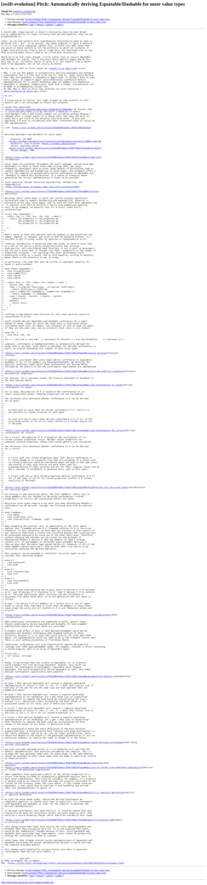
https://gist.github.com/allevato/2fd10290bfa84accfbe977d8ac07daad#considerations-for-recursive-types (66, 487)
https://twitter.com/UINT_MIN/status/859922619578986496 (39, 109)
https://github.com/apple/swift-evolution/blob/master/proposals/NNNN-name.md (55, 141)
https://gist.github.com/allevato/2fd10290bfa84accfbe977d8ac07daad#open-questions (54, 763)
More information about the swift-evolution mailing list (27, 882)
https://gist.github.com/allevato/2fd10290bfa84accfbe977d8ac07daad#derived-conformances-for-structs (65, 430)
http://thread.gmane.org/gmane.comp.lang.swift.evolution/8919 (42, 187)
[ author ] (59, 24)
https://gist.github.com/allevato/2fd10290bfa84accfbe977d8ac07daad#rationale (55, 148)
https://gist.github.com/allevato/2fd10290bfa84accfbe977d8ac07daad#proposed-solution (56, 353)
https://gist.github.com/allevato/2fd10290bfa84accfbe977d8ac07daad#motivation (52, 191)
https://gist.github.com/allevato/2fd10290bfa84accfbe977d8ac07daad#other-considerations (58, 615)
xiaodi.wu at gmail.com (24, 11)
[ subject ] (49, 24)
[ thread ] (40, 24)
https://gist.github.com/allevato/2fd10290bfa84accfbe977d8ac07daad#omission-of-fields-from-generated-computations (74, 767)
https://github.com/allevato (58, 143)
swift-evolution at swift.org (21, 91)
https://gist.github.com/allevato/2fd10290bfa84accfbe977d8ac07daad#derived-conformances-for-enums (64, 385)
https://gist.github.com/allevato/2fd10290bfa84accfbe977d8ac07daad (51, 127)
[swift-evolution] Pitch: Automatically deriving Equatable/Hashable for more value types (67, 19)
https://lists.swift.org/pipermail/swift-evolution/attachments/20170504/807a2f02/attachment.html (66, 863)
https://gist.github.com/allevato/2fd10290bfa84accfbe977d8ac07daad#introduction (53, 157)
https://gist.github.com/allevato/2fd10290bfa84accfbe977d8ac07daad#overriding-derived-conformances (65, 742)
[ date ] (31, 24)
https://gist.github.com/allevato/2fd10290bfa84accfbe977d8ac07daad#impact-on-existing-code (60, 820)
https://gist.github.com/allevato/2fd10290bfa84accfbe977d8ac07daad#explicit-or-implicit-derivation (65, 792)
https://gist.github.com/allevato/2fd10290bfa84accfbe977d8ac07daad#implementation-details (59, 676)
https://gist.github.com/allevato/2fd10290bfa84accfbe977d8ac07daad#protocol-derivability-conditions (65, 371)
